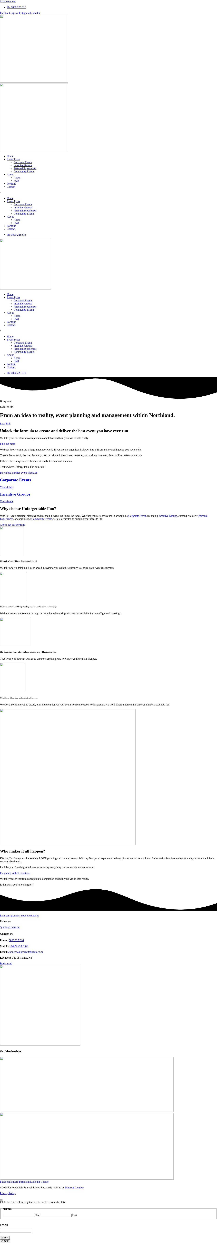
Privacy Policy (8, 1193)
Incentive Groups (23, 165)
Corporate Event (137, 515)
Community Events (24, 171)
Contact (11, 186)
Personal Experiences (25, 168)
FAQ (16, 180)
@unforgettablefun (10, 927)
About (10, 174)
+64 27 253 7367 (18, 946)
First (37, 1215)
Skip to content (8, 1)
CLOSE (5, 1241)
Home (10, 156)
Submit (4, 1237)
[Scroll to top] (1, 1200)
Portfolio (11, 183)
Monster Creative (74, 1187)
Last (74, 1215)
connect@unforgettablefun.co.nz (25, 951)
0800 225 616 (16, 940)
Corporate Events (23, 162)
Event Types (13, 159)
